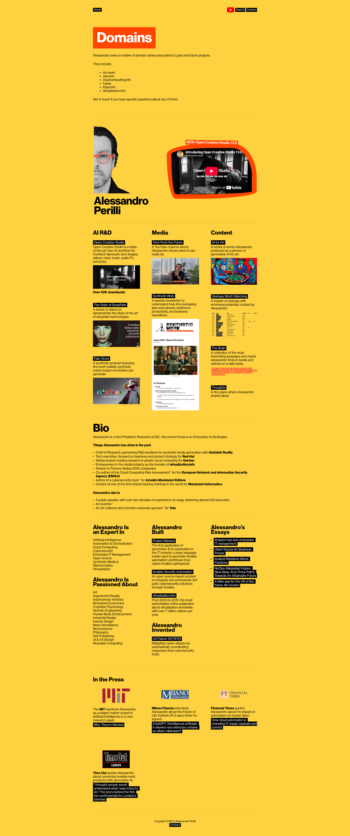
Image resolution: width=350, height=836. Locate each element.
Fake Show (101, 358)
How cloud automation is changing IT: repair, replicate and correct (234, 723)
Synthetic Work (163, 296)
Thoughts (218, 387)
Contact (251, 9)
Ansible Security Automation (172, 571)
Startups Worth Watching (229, 296)
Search (240, 9)
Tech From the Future (168, 242)
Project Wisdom (164, 541)
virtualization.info (164, 595)
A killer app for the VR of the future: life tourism (235, 583)
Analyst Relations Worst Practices (232, 560)
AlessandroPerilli (121, 206)
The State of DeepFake (110, 305)
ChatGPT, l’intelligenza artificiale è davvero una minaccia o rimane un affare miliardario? (176, 727)
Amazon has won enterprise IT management (235, 541)
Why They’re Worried (108, 724)
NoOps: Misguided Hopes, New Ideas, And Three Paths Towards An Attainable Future (235, 572)
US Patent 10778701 (167, 638)
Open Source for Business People (233, 551)
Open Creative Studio (109, 242)
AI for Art (218, 242)
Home (97, 9)
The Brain (218, 348)
